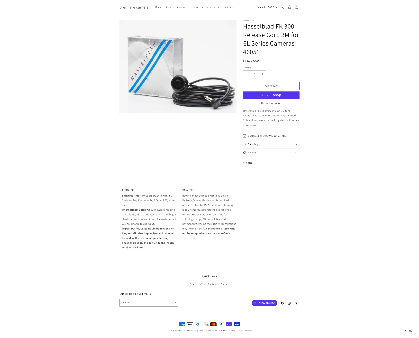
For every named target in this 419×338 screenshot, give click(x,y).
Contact (224, 283)
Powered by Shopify (196, 330)
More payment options (271, 103)
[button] (169, 7)
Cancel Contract (208, 283)
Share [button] (249, 162)
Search (193, 283)
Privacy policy (229, 330)
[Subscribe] (174, 303)
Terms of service (245, 330)
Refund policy (214, 330)
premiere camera (180, 330)
